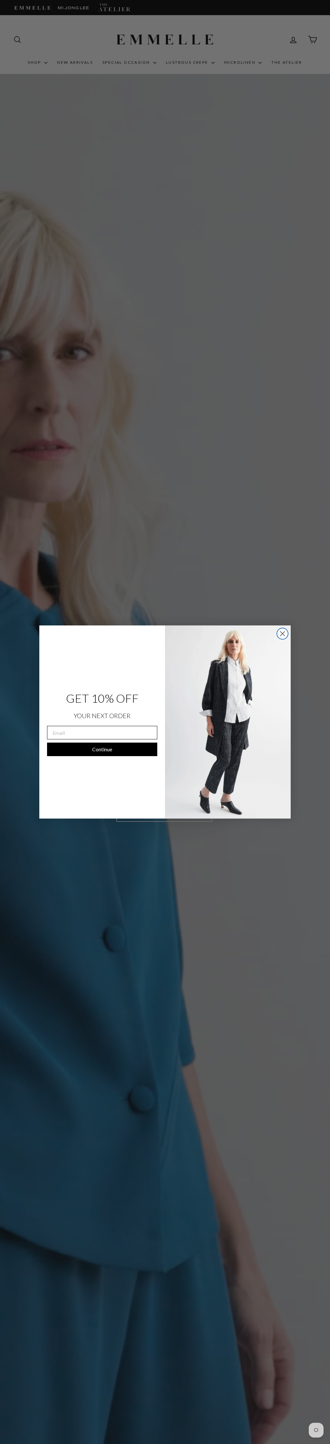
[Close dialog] (282, 633)
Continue (102, 749)
